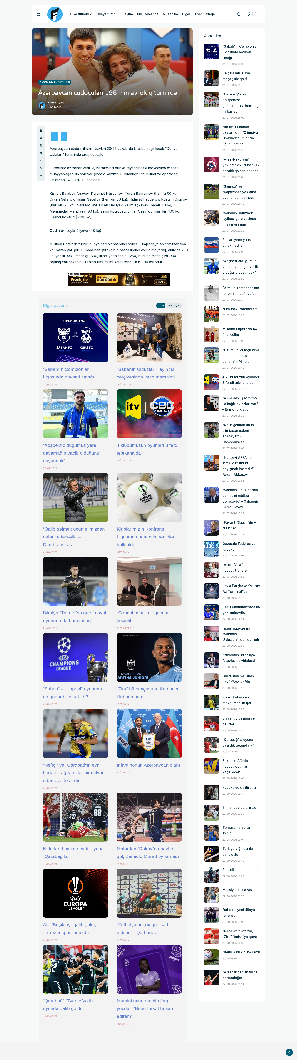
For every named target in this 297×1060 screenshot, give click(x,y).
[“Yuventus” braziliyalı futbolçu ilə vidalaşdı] (211, 660)
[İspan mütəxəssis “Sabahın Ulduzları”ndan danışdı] (211, 633)
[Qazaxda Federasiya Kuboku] (211, 549)
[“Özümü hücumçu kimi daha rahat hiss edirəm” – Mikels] (211, 355)
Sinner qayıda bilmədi (239, 807)
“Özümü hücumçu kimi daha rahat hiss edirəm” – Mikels (240, 355)
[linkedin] (41, 160)
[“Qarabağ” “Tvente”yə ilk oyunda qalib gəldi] (75, 969)
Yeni (161, 305)
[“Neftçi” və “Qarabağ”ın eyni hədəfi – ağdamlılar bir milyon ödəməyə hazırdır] (75, 733)
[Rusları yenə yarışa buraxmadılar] (211, 245)
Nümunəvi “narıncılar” (239, 309)
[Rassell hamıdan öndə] (211, 875)
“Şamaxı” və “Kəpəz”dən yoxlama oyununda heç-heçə (239, 192)
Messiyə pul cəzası (237, 890)
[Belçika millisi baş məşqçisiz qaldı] (211, 78)
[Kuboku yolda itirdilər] (211, 792)
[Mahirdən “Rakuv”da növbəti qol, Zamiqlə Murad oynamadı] (149, 817)
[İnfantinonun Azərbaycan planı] (149, 733)
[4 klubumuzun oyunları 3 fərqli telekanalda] (149, 413)
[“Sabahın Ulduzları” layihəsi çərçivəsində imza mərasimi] (149, 337)
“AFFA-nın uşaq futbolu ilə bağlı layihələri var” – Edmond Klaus (241, 404)
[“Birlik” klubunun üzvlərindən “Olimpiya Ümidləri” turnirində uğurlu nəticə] (211, 132)
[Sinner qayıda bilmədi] (211, 813)
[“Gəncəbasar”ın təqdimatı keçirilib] (149, 581)
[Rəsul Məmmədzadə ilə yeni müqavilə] (211, 612)
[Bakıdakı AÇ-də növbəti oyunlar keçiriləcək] (211, 766)
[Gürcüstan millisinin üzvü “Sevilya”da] (211, 681)
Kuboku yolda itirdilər (239, 787)
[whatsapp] (41, 167)
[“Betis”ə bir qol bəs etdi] (211, 957)
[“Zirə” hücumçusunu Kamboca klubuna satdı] (149, 657)
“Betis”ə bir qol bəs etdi (241, 952)
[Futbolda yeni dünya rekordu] (211, 915)
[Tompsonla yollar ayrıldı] (211, 833)
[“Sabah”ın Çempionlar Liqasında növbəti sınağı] (75, 337)
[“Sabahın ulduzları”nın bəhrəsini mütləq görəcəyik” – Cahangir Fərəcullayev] (211, 495)
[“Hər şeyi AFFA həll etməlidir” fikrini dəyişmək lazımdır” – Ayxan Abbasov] (211, 463)
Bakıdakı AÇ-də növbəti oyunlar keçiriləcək (235, 766)
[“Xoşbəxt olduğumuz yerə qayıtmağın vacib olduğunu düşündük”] (75, 413)
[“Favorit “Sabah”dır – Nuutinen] (211, 528)
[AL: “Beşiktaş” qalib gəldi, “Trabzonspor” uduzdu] (75, 893)
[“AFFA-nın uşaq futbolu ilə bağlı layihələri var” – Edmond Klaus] (211, 403)
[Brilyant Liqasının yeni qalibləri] (211, 723)
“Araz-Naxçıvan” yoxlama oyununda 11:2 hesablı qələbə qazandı (241, 165)
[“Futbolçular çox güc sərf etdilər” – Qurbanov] (149, 893)
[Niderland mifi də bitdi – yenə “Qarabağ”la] (75, 817)
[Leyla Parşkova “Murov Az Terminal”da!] (211, 591)
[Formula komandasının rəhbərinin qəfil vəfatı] (211, 293)
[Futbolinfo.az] (55, 14)
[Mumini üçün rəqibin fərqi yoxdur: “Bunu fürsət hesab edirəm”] (149, 969)
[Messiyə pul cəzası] (211, 895)
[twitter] (41, 138)
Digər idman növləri (55, 82)
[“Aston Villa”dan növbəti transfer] (211, 570)
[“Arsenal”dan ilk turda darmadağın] (211, 977)
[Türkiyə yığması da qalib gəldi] (211, 854)
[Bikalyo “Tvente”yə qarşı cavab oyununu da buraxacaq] (75, 581)
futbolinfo (56, 103)
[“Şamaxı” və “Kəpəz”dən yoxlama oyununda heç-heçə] (211, 191)
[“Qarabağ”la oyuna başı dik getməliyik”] (211, 745)
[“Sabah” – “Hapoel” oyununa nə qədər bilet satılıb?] (75, 657)
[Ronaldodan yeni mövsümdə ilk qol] (211, 702)
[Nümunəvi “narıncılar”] (211, 314)
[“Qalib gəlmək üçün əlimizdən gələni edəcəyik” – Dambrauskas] (75, 497)
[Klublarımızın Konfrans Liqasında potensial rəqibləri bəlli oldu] (149, 497)
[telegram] (41, 153)
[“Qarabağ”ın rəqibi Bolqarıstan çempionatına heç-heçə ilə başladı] (211, 99)
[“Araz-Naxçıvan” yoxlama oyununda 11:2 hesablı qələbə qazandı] (211, 164)
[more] (41, 175)
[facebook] (41, 130)
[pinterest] (41, 145)
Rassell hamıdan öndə (240, 870)
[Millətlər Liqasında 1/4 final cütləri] (211, 334)
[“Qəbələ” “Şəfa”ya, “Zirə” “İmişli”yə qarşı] (211, 936)
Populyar (174, 305)
